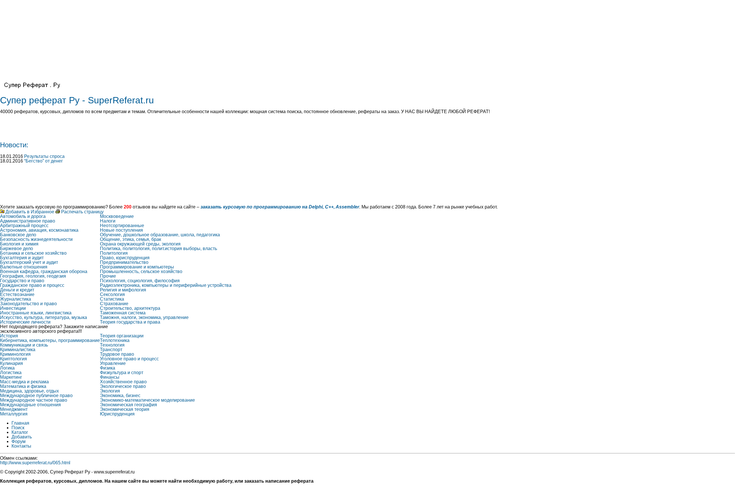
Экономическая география (128, 404)
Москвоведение (117, 216)
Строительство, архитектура (130, 308)
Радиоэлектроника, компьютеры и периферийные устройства (165, 285)
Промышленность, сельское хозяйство (141, 271)
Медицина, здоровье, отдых (29, 390)
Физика (107, 368)
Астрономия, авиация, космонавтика (39, 230)
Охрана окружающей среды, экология (140, 243)
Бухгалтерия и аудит (22, 257)
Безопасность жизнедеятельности (36, 239)
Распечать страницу (82, 211)
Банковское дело (18, 234)
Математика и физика (23, 386)
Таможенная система (123, 312)
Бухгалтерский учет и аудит (29, 262)
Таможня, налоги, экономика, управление (144, 317)
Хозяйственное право (123, 381)
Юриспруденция (117, 413)
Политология (114, 253)
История (9, 335)
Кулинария (11, 363)
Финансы (109, 377)
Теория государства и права (130, 322)
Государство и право (22, 280)
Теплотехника (114, 340)
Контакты (21, 446)
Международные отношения (30, 404)
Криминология (15, 354)
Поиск (17, 427)
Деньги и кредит (17, 289)
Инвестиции (13, 308)
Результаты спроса (44, 156)
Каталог (19, 432)
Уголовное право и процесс (129, 358)
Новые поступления (121, 230)
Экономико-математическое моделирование (147, 400)
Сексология (112, 294)
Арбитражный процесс (24, 225)
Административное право (27, 220)
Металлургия (14, 413)
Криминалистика (17, 349)
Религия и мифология (123, 289)
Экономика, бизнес (120, 395)
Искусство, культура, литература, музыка (43, 317)
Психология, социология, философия (140, 280)
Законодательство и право (28, 303)
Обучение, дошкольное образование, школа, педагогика (160, 234)
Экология (110, 390)
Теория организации (122, 335)
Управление (113, 363)
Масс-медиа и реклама (24, 381)
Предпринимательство (124, 262)
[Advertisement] (172, 40)
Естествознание (17, 294)
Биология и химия (19, 243)
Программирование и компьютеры (137, 266)
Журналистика (15, 299)
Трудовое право (117, 354)
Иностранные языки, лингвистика (35, 312)
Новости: (14, 145)
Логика (7, 368)
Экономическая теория (124, 409)
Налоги (107, 220)
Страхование (114, 303)
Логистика (11, 372)
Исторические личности (25, 322)
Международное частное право (33, 400)
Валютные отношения (23, 266)
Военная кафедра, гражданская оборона (43, 271)
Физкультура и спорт (121, 372)
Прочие (108, 276)
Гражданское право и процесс (32, 285)
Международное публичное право (36, 395)
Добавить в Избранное (29, 211)
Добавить (21, 436)
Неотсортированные (122, 225)
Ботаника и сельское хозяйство (33, 253)
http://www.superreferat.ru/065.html (35, 462)
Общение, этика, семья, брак (130, 239)
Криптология (13, 358)
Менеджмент (14, 409)
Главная (20, 423)
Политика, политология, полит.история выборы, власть (158, 248)
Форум (18, 441)
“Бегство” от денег (43, 160)
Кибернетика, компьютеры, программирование (50, 340)
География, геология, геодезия (33, 276)
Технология (112, 345)
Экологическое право (123, 386)
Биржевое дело (16, 248)
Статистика (112, 299)
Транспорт (111, 349)
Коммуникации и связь (24, 345)
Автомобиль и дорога (23, 216)
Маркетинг (11, 377)
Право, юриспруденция (125, 257)
